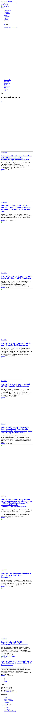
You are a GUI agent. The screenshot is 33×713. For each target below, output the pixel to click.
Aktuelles (6, 81)
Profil (5, 697)
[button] (2, 7)
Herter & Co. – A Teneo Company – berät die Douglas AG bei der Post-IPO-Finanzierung (16, 277)
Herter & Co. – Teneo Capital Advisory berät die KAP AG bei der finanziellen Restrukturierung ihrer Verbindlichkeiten (16, 157)
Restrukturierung (8, 700)
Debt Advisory (8, 699)
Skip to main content (6, 1)
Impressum (7, 709)
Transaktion (4, 152)
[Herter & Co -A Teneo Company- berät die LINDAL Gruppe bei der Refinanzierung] (11, 379)
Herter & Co (7, 80)
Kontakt (6, 89)
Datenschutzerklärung (10, 711)
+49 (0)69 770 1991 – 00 (10, 692)
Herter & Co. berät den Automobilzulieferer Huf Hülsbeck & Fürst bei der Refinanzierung (16, 575)
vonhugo (3, 169)
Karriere (6, 87)
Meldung (3, 424)
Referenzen (7, 86)
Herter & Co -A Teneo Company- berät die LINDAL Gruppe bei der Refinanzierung (15, 385)
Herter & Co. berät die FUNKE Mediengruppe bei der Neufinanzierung (14, 643)
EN (5, 24)
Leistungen (7, 83)
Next (5, 681)
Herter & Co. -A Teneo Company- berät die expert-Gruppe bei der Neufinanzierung (16, 344)
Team (5, 84)
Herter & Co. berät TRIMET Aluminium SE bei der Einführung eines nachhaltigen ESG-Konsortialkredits (16, 663)
